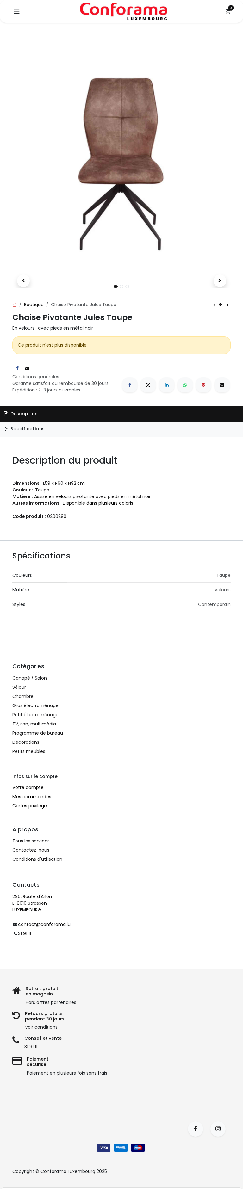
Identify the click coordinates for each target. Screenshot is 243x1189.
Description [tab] (23, 413)
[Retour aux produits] (221, 304)
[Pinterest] (203, 384)
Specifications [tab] (27, 429)
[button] (23, 280)
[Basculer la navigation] (16, 11)
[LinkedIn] (166, 384)
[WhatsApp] (185, 384)
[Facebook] (129, 384)
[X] (148, 384)
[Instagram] (220, 1129)
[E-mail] (222, 384)
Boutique (34, 304)
